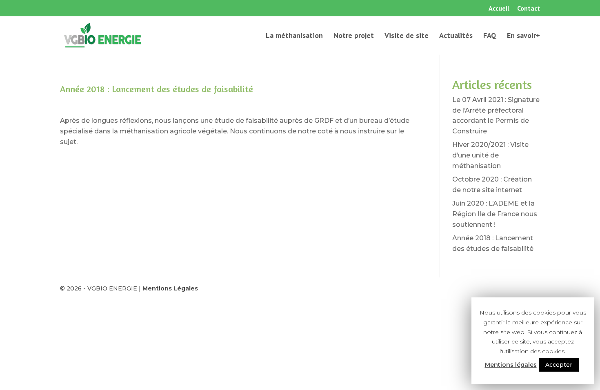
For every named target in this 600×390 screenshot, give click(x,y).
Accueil (499, 8)
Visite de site (406, 36)
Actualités (456, 36)
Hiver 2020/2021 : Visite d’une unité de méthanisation (490, 155)
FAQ (489, 36)
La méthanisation (294, 36)
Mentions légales (511, 364)
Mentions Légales (170, 288)
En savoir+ (523, 36)
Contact (528, 8)
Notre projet (353, 36)
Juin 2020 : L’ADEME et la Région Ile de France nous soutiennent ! (494, 213)
